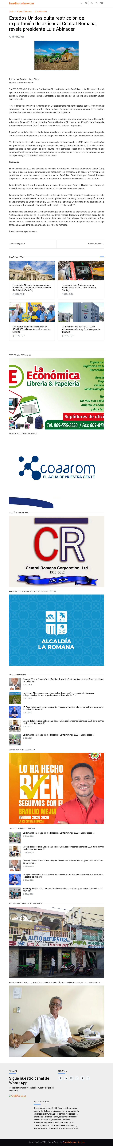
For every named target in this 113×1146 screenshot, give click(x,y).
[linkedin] (66, 1078)
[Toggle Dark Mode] (92, 3)
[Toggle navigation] (101, 3)
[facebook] (82, 3)
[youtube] (71, 1078)
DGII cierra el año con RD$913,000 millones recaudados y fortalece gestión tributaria (81, 329)
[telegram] (60, 1078)
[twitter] (82, 1078)
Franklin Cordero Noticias (73, 1142)
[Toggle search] (96, 3)
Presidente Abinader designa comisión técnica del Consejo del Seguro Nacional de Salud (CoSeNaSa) (32, 288)
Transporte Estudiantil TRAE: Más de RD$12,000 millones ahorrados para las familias (31, 329)
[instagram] (86, 3)
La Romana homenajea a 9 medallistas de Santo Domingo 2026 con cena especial (58, 735)
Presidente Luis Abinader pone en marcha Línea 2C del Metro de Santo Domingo (79, 288)
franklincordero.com (21, 3)
